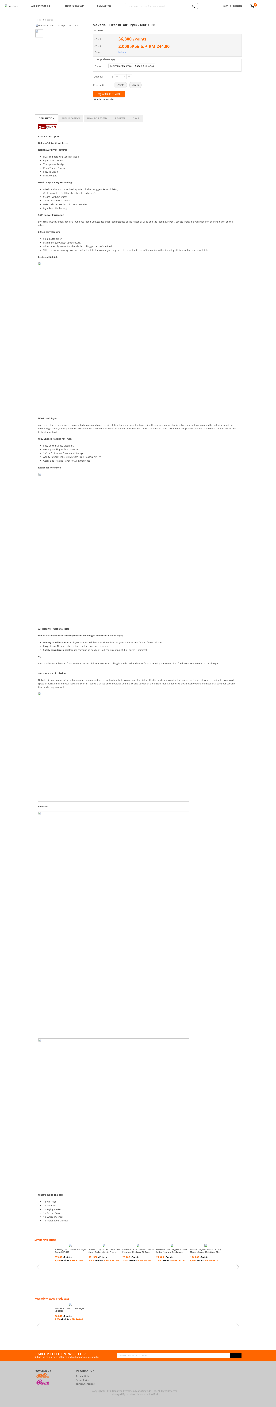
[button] (120, 66)
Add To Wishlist (105, 99)
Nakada (122, 52)
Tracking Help (82, 1376)
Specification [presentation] (71, 118)
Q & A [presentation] (136, 118)
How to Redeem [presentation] (97, 118)
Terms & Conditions (85, 1383)
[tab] (46, 118)
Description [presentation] (46, 118)
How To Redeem (74, 5)
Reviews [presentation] (120, 118)
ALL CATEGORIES (41, 6)
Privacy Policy (82, 1380)
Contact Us (104, 5)
